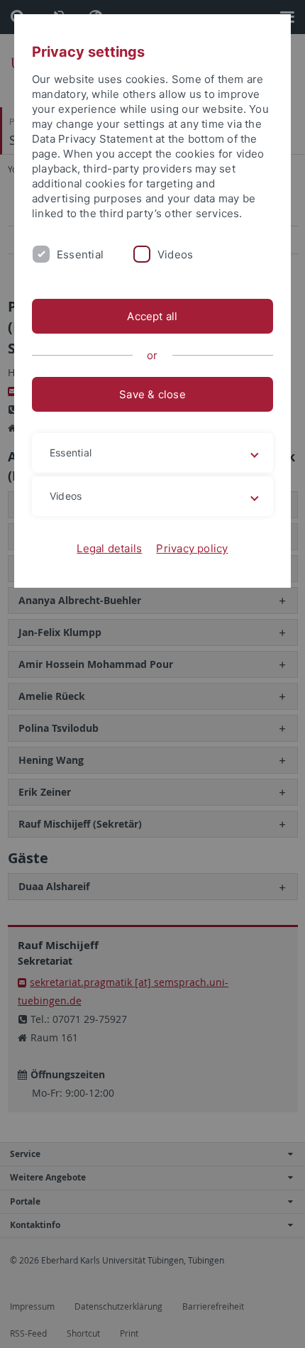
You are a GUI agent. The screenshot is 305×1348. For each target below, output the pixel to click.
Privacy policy (192, 548)
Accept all (152, 316)
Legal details (109, 548)
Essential (80, 254)
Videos (175, 254)
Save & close (152, 394)
